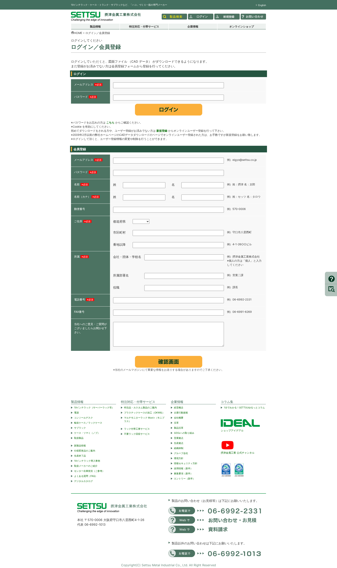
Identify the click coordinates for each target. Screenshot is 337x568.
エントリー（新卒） (184, 478)
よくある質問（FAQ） (85, 476)
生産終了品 (80, 455)
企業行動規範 (181, 412)
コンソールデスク (83, 417)
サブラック (80, 427)
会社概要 (178, 417)
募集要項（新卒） (183, 473)
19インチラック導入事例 (87, 460)
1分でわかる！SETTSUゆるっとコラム (244, 407)
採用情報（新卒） (183, 468)
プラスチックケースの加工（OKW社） (144, 412)
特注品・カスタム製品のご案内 (140, 407)
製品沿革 (178, 427)
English (262, 5)
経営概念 (178, 407)
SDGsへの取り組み (184, 432)
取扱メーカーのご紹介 (86, 465)
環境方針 (178, 458)
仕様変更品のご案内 (84, 450)
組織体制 (178, 448)
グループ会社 (181, 453)
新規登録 (161, 130)
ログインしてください (86, 40)
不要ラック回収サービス (137, 433)
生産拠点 (178, 443)
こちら (110, 122)
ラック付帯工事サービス (137, 428)
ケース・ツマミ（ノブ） (87, 432)
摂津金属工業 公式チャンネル (238, 452)
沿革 (176, 422)
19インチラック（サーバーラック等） (94, 407)
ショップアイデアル (232, 430)
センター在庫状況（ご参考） (89, 470)
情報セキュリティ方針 (185, 463)
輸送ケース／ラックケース (88, 422)
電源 (76, 412)
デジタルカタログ (83, 481)
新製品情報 (80, 445)
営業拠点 (178, 437)
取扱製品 (78, 437)
